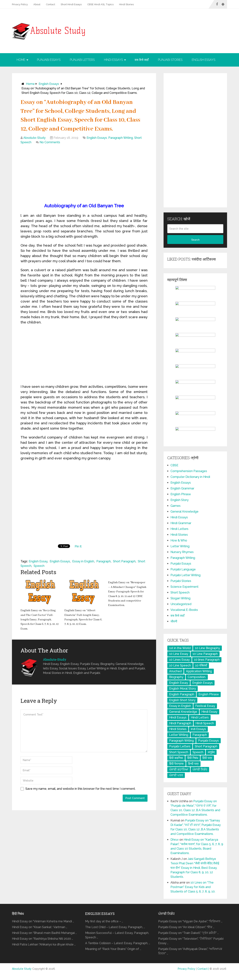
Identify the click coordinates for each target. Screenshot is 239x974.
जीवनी (173, 621)
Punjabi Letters (82, 60)
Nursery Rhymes (182, 552)
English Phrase (180, 494)
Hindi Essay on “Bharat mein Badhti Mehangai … (44, 933)
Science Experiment (184, 586)
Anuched (175, 671)
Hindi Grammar (180, 523)
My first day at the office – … (104, 921)
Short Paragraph (124, 561)
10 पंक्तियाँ (201, 665)
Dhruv (174, 839)
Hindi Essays (113, 60)
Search (195, 239)
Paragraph (103, 561)
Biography (176, 677)
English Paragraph (181, 694)
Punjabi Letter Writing (185, 575)
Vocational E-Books (184, 610)
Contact (50, 4)
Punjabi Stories (170, 60)
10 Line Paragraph (205, 654)
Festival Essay (205, 706)
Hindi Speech (204, 723)
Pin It (78, 546)
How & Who (178, 540)
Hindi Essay (209, 711)
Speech (39, 566)
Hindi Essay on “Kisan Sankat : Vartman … (39, 927)
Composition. (197, 677)
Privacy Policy (20, 4)
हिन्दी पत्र (193, 763)
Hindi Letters (179, 529)
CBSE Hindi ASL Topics (100, 4)
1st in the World (180, 648)
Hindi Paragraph (180, 723)
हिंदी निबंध (192, 758)
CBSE (174, 465)
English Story (179, 500)
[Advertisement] (84, 174)
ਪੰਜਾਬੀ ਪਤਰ (176, 775)
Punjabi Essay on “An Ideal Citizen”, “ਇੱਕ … (186, 927)
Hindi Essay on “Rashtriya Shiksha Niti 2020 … (42, 938)
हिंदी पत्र (207, 758)
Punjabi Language (183, 569)
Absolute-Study (34, 138)
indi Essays (198, 729)
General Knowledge (184, 511)
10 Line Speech (180, 665)
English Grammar (182, 488)
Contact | (203, 968)
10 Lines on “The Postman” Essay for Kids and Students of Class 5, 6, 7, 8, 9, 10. (192, 887)
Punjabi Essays (48, 60)
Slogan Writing (180, 598)
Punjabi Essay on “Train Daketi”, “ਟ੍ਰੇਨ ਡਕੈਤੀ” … (188, 933)
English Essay (38, 561)
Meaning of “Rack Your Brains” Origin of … (113, 949)
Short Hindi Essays (71, 4)
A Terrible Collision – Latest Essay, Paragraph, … (117, 943)
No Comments (50, 142)
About (36, 4)
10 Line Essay (178, 654)
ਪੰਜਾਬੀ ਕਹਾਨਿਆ (178, 769)
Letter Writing (180, 546)
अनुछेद (211, 752)
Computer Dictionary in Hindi (190, 477)
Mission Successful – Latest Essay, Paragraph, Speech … (117, 935)
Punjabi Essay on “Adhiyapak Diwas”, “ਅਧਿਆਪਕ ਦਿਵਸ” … (190, 951)
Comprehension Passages (188, 471)
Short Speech (180, 592)
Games (175, 506)
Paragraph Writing (120, 138)
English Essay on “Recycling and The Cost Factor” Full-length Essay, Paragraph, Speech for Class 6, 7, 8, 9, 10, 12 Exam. (40, 619)
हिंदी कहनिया (176, 758)
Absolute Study (22, 968)
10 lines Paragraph (207, 659)
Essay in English (83, 561)
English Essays (203, 60)
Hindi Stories (126, 4)
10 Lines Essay (179, 659)
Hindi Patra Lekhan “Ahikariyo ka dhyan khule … (44, 944)
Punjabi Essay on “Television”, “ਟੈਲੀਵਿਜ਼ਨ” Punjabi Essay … (191, 941)
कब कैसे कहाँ (142, 60)
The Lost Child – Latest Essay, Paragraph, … (115, 927)
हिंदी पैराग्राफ (176, 763)
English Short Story (182, 700)
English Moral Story (182, 688)
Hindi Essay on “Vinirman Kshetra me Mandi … (43, 921)
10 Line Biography (207, 648)
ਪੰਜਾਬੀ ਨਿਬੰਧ (200, 769)
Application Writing (199, 671)
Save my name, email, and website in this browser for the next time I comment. (80, 788)
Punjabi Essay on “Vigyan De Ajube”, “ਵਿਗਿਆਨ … (190, 921)
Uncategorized (180, 604)
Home (21, 60)
